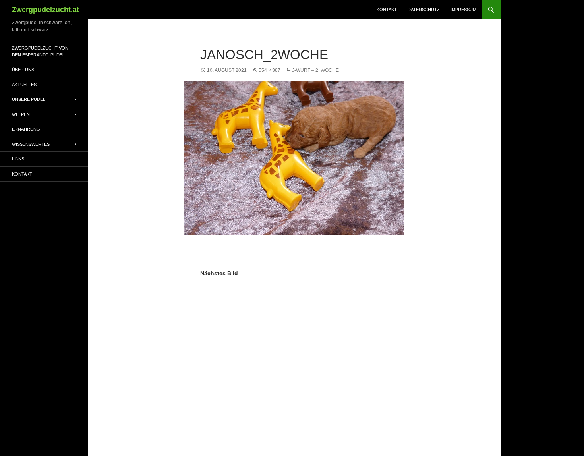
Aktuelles (24, 84)
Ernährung (26, 129)
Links (18, 159)
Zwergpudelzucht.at (45, 10)
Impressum (463, 9)
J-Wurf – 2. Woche (315, 70)
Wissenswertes (31, 144)
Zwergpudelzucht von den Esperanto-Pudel (40, 51)
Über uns (23, 69)
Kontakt (387, 9)
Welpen (21, 114)
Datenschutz (424, 9)
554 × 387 (269, 70)
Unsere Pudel (28, 99)
